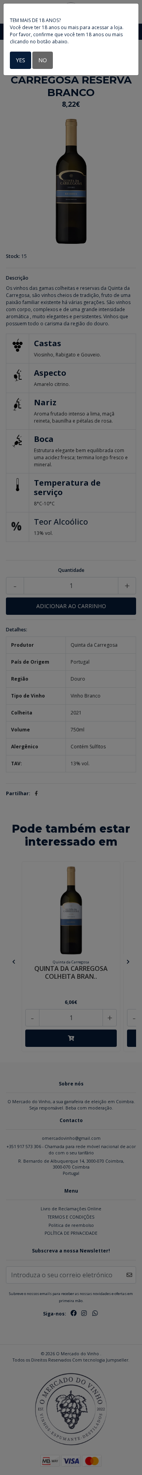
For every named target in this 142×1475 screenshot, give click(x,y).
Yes (20, 60)
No (42, 60)
